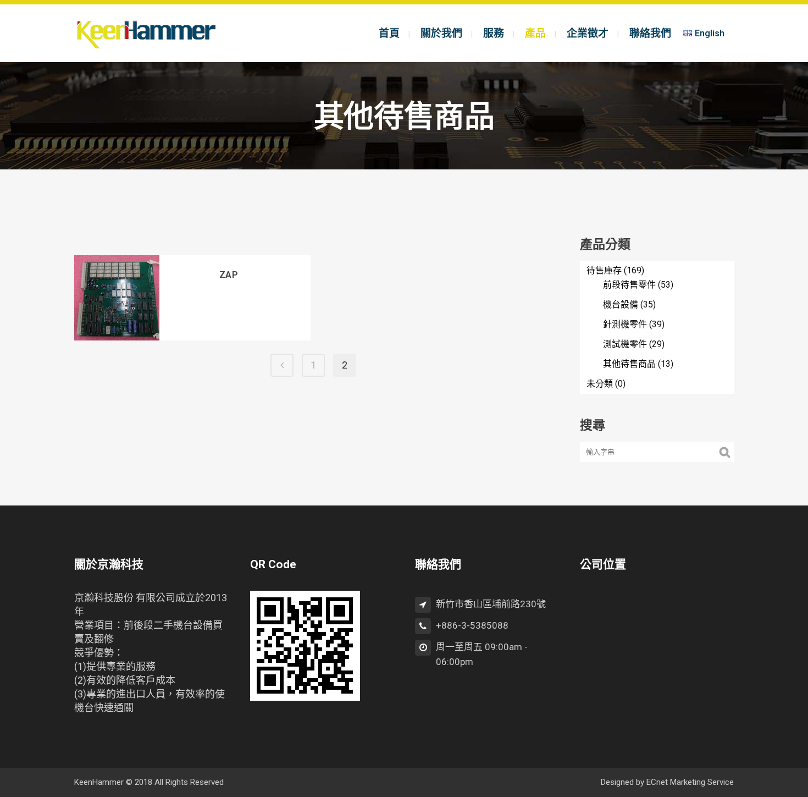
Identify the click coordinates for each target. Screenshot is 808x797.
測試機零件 (625, 344)
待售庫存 (604, 270)
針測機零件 (625, 324)
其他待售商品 (629, 364)
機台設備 (620, 304)
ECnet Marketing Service (690, 782)
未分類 (599, 383)
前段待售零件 (629, 284)
